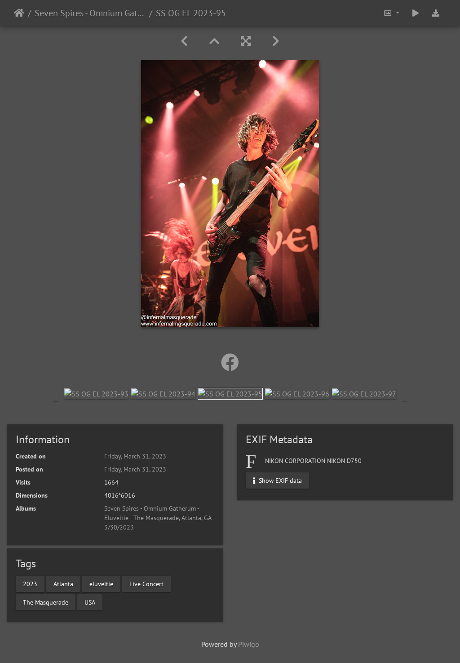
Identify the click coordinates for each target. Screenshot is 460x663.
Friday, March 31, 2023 (135, 456)
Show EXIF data (279, 480)
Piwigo (248, 644)
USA (89, 602)
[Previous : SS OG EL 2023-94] (184, 41)
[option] (96, 393)
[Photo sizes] (391, 13)
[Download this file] (435, 13)
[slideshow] (415, 13)
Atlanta (63, 583)
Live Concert (146, 583)
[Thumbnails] (214, 41)
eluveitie (101, 583)
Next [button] (404, 400)
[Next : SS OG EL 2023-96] (275, 41)
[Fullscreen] (245, 41)
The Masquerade (45, 602)
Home (19, 13)
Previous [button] (56, 400)
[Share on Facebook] (230, 362)
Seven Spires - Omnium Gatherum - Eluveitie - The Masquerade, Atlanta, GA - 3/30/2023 (90, 13)
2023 (30, 583)
